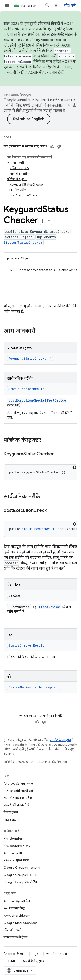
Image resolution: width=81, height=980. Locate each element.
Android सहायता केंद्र (17, 901)
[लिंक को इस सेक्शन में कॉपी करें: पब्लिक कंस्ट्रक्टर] (45, 440)
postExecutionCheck (25, 400)
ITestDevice (55, 400)
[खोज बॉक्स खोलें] (47, 5)
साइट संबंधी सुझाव (31, 961)
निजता (10, 961)
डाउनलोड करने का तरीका (18, 798)
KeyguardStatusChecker (28, 358)
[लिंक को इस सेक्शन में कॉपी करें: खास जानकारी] (39, 331)
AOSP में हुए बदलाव (42, 72)
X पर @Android (14, 839)
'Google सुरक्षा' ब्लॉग (16, 860)
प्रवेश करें (70, 5)
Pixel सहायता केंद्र (14, 908)
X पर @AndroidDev (17, 846)
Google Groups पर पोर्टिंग (20, 882)
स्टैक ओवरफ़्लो (12, 930)
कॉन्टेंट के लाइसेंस (60, 740)
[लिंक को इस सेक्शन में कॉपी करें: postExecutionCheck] (51, 511)
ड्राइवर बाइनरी (12, 820)
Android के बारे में (15, 954)
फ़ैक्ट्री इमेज (11, 812)
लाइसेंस (64, 954)
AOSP (7, 137)
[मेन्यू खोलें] (7, 5)
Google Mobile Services (20, 923)
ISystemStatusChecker (23, 242)
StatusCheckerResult (26, 389)
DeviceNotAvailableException (34, 687)
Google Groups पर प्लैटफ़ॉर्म (22, 868)
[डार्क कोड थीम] (74, 467)
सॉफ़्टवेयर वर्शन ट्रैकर (15, 937)
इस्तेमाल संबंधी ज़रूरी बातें (18, 791)
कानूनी (50, 954)
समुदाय (36, 954)
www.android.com (17, 915)
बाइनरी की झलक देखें (16, 805)
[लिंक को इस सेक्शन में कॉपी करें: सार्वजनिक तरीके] (45, 497)
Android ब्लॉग (13, 853)
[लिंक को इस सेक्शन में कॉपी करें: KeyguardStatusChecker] (58, 454)
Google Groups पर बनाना (20, 875)
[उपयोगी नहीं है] (59, 146)
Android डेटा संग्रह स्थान (18, 783)
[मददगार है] (52, 146)
